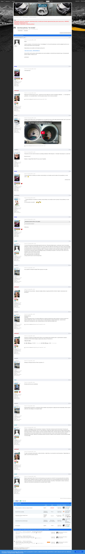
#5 (69, 149)
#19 (69, 474)
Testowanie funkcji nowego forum (21, 515)
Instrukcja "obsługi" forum (45, 515)
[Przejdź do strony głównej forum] (43, 9)
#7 (69, 195)
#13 (69, 333)
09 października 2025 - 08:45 (67, 507)
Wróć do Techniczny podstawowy (65, 498)
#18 (69, 449)
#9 (69, 241)
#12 (69, 311)
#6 (69, 171)
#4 (69, 115)
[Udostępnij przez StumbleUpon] (20, 500)
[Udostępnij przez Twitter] (14, 500)
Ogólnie (45, 507)
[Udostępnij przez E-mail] (22, 500)
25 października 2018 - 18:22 (67, 515)
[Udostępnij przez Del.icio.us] (17, 500)
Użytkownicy (7, 1)
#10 (69, 265)
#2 (69, 66)
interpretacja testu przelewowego (21, 520)
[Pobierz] (25, 500)
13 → (20, 516)
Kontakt (13, 1)
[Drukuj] (23, 500)
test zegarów (17, 525)
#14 (69, 358)
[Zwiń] (69, 503)
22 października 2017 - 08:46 (67, 525)
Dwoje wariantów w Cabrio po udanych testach (23, 507)
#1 (69, 37)
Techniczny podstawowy (46, 512)
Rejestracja (83, 1)
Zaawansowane (51, 1)
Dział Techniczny (18, 531)
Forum (2, 1)
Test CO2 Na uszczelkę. (19, 511)
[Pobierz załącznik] (24, 343)
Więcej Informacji (19, 552)
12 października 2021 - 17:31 (67, 511)
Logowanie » (77, 1)
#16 (69, 403)
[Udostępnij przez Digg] (16, 500)
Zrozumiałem (79, 551)
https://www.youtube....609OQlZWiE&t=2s (32, 50)
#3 (69, 90)
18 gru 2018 (61, 537)
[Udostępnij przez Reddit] (19, 500)
